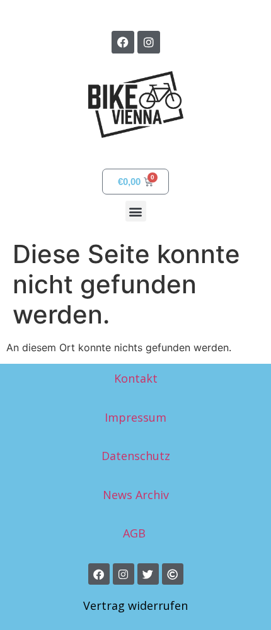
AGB (136, 533)
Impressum (135, 417)
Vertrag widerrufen (135, 605)
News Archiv (136, 494)
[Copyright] (172, 574)
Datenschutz (135, 455)
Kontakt (136, 378)
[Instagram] (148, 42)
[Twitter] (148, 574)
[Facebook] (123, 42)
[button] (135, 211)
